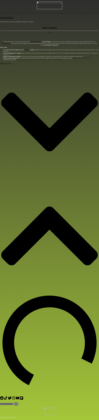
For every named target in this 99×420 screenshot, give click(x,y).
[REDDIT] (2, 398)
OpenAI (75, 58)
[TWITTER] (10, 398)
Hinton (26, 50)
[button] (49, 13)
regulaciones (6, 43)
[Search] (16, 404)
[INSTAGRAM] (13, 398)
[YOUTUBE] (17, 398)
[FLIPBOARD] (21, 398)
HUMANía (6, 18)
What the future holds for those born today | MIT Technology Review (39, 60)
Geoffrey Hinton (35, 41)
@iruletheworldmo (84, 58)
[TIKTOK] (6, 398)
